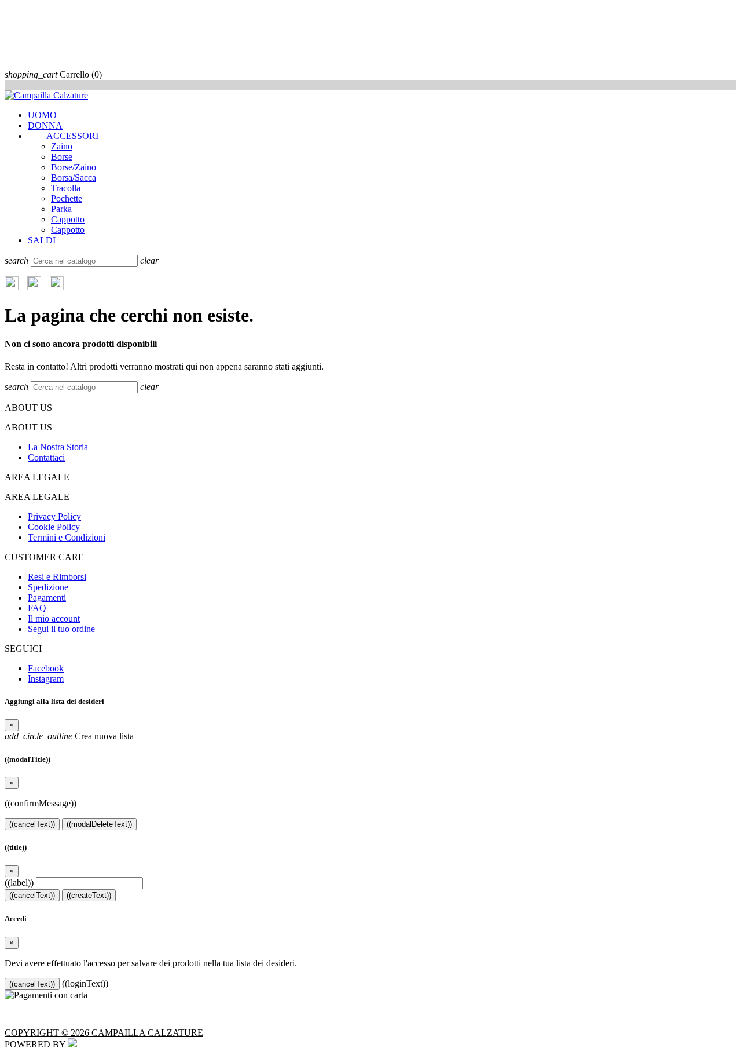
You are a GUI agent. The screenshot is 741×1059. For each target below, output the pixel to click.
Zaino (61, 146)
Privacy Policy (54, 516)
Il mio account (54, 618)
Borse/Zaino (73, 167)
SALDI (42, 240)
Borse (61, 157)
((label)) (19, 883)
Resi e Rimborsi (57, 577)
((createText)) (89, 895)
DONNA (45, 125)
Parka (61, 209)
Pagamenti (47, 597)
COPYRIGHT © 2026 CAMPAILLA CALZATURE (104, 1033)
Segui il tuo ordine (61, 629)
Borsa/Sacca (73, 177)
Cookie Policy (54, 527)
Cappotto (68, 219)
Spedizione (48, 587)
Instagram (46, 679)
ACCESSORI (63, 136)
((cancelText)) (32, 824)
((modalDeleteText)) (99, 824)
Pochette (66, 198)
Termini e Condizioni (66, 537)
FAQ (37, 608)
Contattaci (46, 457)
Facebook (46, 668)
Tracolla (65, 188)
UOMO (42, 115)
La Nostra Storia (58, 447)
